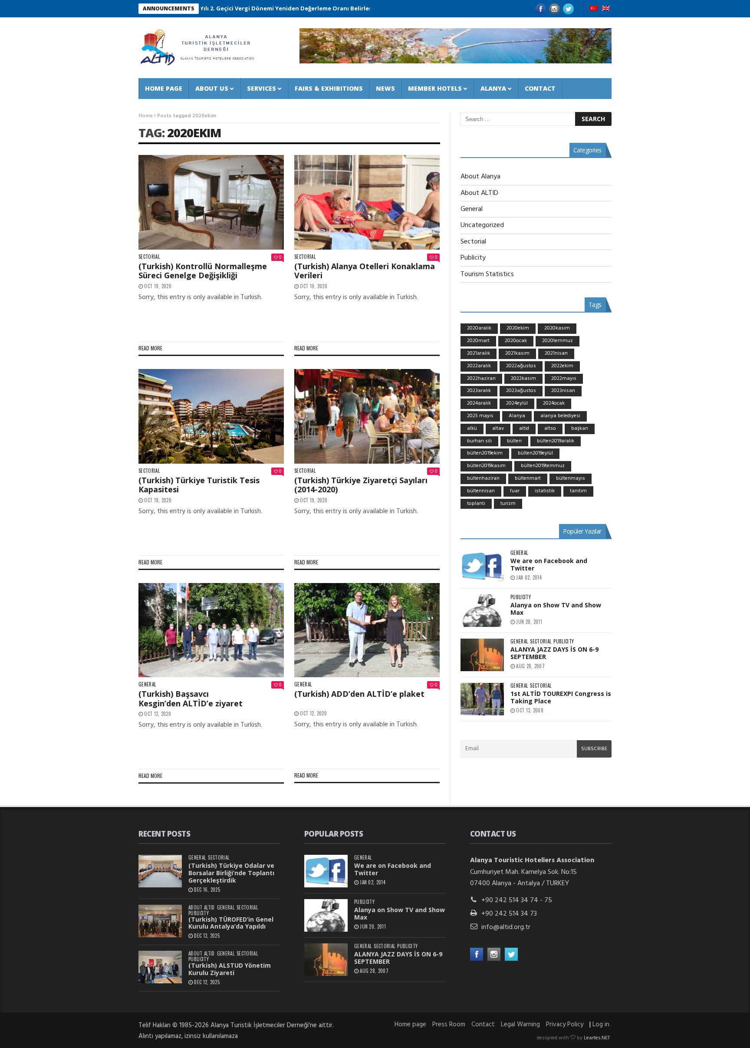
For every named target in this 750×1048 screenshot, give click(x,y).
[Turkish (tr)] (594, 9)
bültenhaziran (483, 478)
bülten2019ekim (485, 453)
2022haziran (481, 378)
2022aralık (479, 366)
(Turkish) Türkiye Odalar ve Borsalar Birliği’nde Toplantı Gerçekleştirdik (231, 872)
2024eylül (517, 403)
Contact (540, 88)
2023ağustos (521, 390)
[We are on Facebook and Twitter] (482, 566)
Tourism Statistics (487, 274)
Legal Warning (520, 1024)
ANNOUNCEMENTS (168, 8)
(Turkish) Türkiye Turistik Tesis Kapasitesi (199, 485)
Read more (150, 348)
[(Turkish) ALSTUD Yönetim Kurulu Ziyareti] (160, 967)
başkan (579, 428)
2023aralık (479, 390)
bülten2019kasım (486, 465)
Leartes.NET (597, 1038)
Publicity (473, 258)
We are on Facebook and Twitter (548, 564)
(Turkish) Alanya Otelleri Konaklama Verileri (364, 271)
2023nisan (563, 390)
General (147, 684)
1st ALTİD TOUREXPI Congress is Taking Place (560, 697)
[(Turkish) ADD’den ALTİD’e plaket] (367, 630)
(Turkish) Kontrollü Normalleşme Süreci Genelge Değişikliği (202, 271)
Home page (163, 88)
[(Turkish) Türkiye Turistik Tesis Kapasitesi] (211, 416)
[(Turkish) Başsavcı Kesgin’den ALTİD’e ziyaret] (211, 630)
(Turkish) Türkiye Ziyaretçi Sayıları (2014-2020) (361, 485)
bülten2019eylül (535, 453)
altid (524, 428)
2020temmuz (557, 340)
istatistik (545, 491)
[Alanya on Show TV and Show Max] (482, 610)
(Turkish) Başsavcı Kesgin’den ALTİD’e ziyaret (190, 699)
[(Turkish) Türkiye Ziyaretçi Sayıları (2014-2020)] (367, 416)
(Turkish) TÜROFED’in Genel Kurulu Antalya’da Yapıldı (230, 923)
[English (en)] (606, 9)
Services (261, 88)
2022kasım (523, 378)
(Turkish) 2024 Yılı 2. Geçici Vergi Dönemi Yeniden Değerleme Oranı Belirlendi (232, 8)
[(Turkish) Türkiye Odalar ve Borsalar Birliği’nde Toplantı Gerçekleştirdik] (160, 871)
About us (211, 88)
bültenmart (528, 478)
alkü (472, 428)
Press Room (448, 1024)
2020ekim (194, 133)
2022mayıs (563, 378)
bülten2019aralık (555, 441)
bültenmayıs (570, 478)
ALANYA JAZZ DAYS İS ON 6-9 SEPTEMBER (554, 653)
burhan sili (479, 441)
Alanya (493, 88)
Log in (600, 1024)
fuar (515, 491)
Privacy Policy (564, 1024)
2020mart (478, 340)
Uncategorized (482, 225)
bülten (514, 441)
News (385, 88)
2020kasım (557, 328)
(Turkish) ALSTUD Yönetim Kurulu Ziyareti (229, 969)
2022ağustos (521, 366)
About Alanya (480, 176)
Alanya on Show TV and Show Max (555, 608)
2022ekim (562, 366)
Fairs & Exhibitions (329, 88)
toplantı (476, 503)
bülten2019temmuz (543, 465)
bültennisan (481, 491)
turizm (508, 503)
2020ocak (516, 340)
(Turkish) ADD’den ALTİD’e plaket (359, 694)
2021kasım (517, 353)
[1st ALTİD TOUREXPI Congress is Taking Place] (482, 699)
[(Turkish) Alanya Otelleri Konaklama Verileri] (367, 202)
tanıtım (578, 491)
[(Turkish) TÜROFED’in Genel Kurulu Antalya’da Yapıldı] (160, 921)
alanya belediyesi (560, 416)
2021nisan (556, 353)
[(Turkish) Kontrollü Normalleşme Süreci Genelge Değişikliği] (211, 202)
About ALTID (479, 193)
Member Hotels (435, 88)
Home (145, 116)
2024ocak (554, 403)
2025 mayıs (480, 416)
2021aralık (478, 353)
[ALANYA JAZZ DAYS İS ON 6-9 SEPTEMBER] (482, 655)
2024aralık (479, 403)
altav (498, 428)
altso (550, 428)
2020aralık (479, 328)
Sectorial (149, 257)
